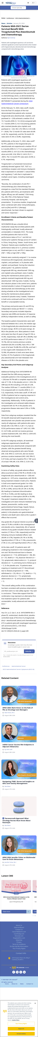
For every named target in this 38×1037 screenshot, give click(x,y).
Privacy (19, 942)
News (22, 984)
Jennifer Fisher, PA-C (10, 862)
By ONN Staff (8, 749)
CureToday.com (19, 934)
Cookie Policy (15, 1020)
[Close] (35, 1003)
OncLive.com (19, 936)
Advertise (19, 940)
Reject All (21, 1028)
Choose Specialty (17, 7)
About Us (19, 925)
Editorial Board (19, 927)
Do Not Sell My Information (19, 946)
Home (3, 18)
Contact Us (19, 930)
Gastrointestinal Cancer (19, 666)
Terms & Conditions (19, 944)
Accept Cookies (21, 1033)
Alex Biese (8, 786)
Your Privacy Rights (19, 948)
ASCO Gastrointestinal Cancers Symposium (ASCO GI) (18, 669)
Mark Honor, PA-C (10, 712)
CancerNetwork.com (19, 932)
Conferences (10, 18)
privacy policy (6, 656)
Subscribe (28, 651)
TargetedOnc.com (19, 938)
